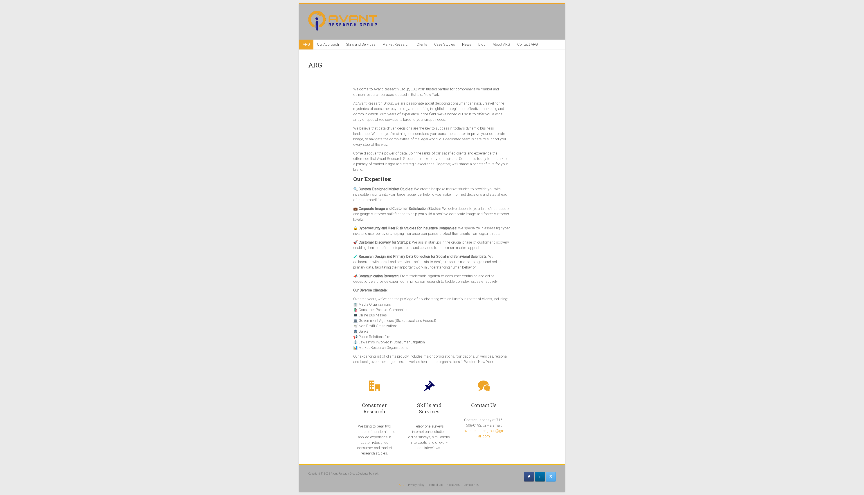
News (466, 44)
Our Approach (328, 44)
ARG (306, 44)
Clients (422, 44)
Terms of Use (435, 484)
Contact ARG (527, 44)
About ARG (501, 44)
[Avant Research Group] (342, 13)
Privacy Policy (416, 484)
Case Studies (444, 44)
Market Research (396, 44)
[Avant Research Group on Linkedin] (540, 477)
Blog (482, 44)
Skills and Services (360, 44)
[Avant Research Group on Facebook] (529, 477)
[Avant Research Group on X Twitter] (551, 477)
